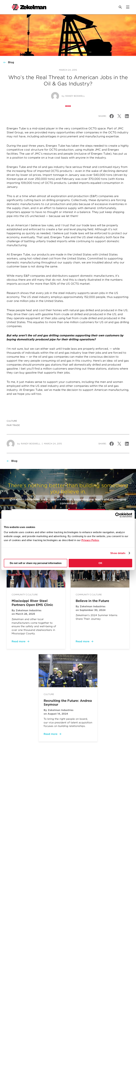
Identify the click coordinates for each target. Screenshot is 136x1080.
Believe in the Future (92, 601)
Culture (12, 421)
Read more (18, 641)
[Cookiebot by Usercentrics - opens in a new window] (117, 515)
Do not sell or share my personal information (36, 563)
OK (100, 563)
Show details (117, 553)
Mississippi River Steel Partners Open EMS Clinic (32, 603)
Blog (11, 62)
